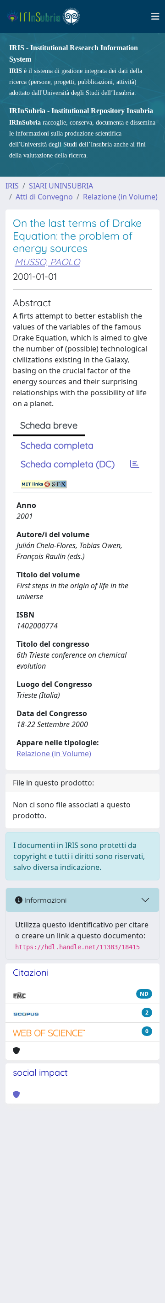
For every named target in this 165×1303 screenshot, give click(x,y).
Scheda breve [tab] (48, 425)
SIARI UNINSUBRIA (61, 186)
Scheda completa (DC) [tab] (68, 464)
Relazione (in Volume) (120, 197)
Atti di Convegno (44, 197)
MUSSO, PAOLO (47, 261)
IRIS (12, 186)
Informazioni (44, 900)
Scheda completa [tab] (57, 445)
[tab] (134, 464)
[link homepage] (47, 16)
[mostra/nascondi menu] (155, 16)
